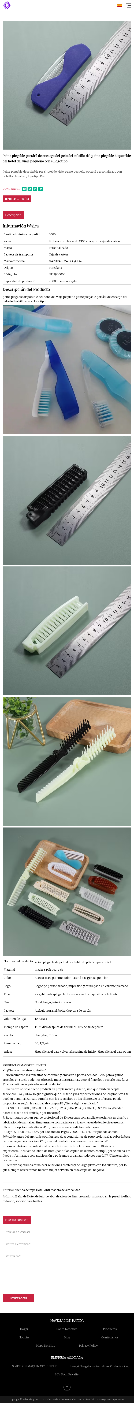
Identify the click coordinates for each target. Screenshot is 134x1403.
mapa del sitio (45, 1345)
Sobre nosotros (67, 1329)
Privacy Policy (88, 1345)
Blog (67, 1337)
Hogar (24, 1329)
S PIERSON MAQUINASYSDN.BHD (34, 1366)
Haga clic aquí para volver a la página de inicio (65, 1051)
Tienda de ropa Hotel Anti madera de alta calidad (47, 1190)
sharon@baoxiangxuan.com (111, 1399)
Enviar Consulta (18, 199)
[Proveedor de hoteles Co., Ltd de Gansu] (7, 5)
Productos (110, 1329)
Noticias (24, 1337)
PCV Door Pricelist (67, 1374)
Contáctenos (109, 1337)
